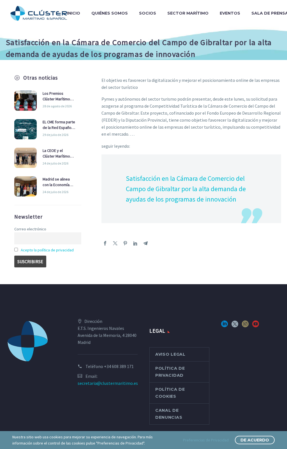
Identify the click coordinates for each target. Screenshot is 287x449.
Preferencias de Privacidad (206, 440)
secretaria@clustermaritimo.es (108, 383)
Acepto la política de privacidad (47, 250)
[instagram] (245, 326)
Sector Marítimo (188, 13)
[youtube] (255, 326)
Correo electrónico (30, 229)
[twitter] (235, 326)
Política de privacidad (170, 372)
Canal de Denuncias (168, 414)
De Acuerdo (254, 440)
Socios (147, 13)
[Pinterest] (125, 243)
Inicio (73, 13)
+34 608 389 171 (119, 366)
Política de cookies (170, 393)
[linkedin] (224, 326)
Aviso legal (170, 354)
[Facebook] (105, 243)
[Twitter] (115, 243)
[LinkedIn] (135, 243)
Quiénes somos (109, 13)
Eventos (230, 13)
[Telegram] (145, 243)
